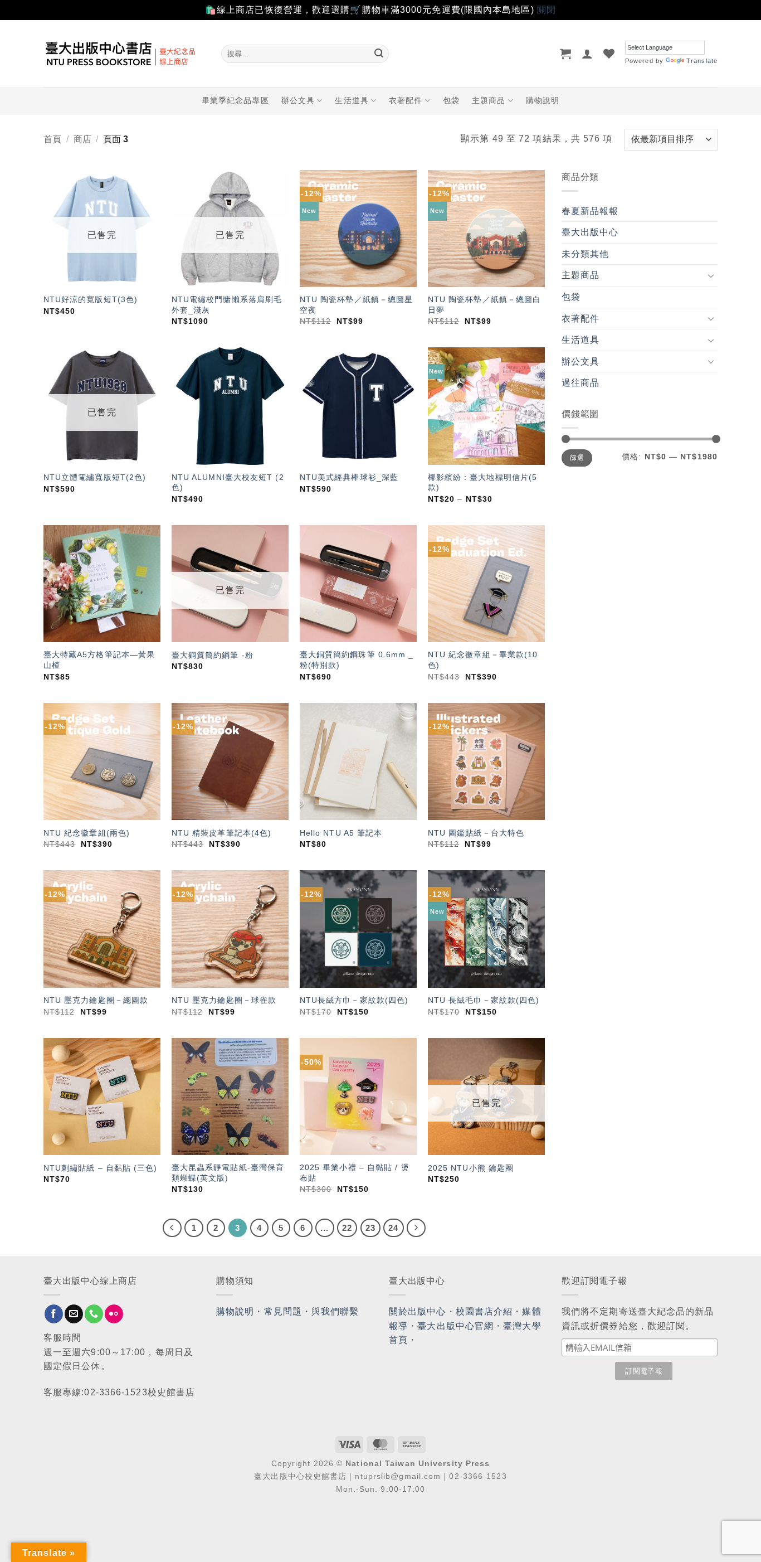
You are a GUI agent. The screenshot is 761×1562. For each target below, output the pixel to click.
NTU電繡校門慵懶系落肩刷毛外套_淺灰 (227, 304)
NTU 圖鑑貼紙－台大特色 (476, 832)
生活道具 (351, 100)
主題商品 (488, 100)
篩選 (577, 458)
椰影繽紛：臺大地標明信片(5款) (482, 482)
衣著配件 (405, 100)
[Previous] (172, 1228)
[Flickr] (114, 1313)
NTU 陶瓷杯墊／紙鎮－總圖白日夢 (485, 304)
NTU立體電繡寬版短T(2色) (95, 477)
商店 (82, 139)
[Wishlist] (609, 53)
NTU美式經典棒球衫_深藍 (349, 477)
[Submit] (378, 53)
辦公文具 (298, 100)
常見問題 (283, 1311)
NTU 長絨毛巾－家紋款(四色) (484, 1000)
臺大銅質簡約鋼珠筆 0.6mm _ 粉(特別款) (357, 660)
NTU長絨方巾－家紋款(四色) (354, 1000)
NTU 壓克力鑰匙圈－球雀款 (224, 1000)
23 (370, 1228)
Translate (702, 60)
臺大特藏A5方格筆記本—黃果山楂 (99, 660)
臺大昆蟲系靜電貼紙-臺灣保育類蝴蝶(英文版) (228, 1172)
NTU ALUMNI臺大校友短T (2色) (228, 482)
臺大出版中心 (590, 232)
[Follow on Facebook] (54, 1313)
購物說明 (542, 100)
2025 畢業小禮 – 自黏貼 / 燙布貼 (354, 1172)
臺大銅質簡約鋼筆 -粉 (212, 655)
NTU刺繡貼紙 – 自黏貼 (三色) (100, 1167)
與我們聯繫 (335, 1311)
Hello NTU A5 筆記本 (341, 832)
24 (393, 1228)
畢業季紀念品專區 (235, 100)
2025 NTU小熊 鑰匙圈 (471, 1167)
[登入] (587, 53)
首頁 (52, 139)
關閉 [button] (546, 9)
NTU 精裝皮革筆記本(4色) (222, 832)
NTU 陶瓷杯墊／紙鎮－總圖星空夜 (356, 304)
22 (347, 1228)
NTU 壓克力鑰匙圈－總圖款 (95, 1000)
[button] (566, 53)
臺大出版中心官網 (455, 1326)
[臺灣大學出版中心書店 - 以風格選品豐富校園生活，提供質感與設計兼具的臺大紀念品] (123, 53)
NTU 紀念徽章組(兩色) (86, 832)
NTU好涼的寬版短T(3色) (90, 299)
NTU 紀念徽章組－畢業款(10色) (483, 660)
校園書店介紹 (484, 1311)
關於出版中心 (417, 1311)
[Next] (416, 1228)
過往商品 (580, 382)
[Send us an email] (74, 1313)
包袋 (451, 100)
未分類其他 (585, 254)
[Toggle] (711, 275)
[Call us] (94, 1313)
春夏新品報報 (590, 211)
